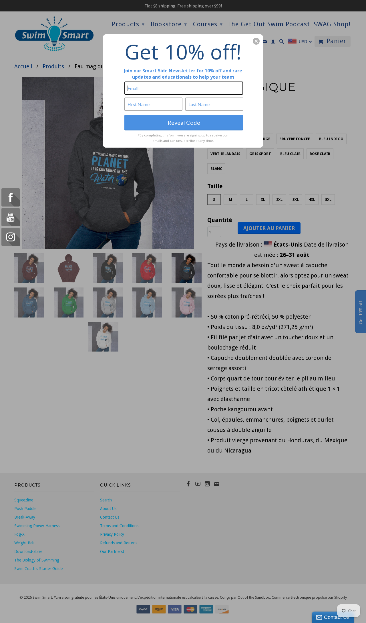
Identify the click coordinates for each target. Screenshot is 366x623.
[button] (256, 41)
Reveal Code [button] (184, 122)
